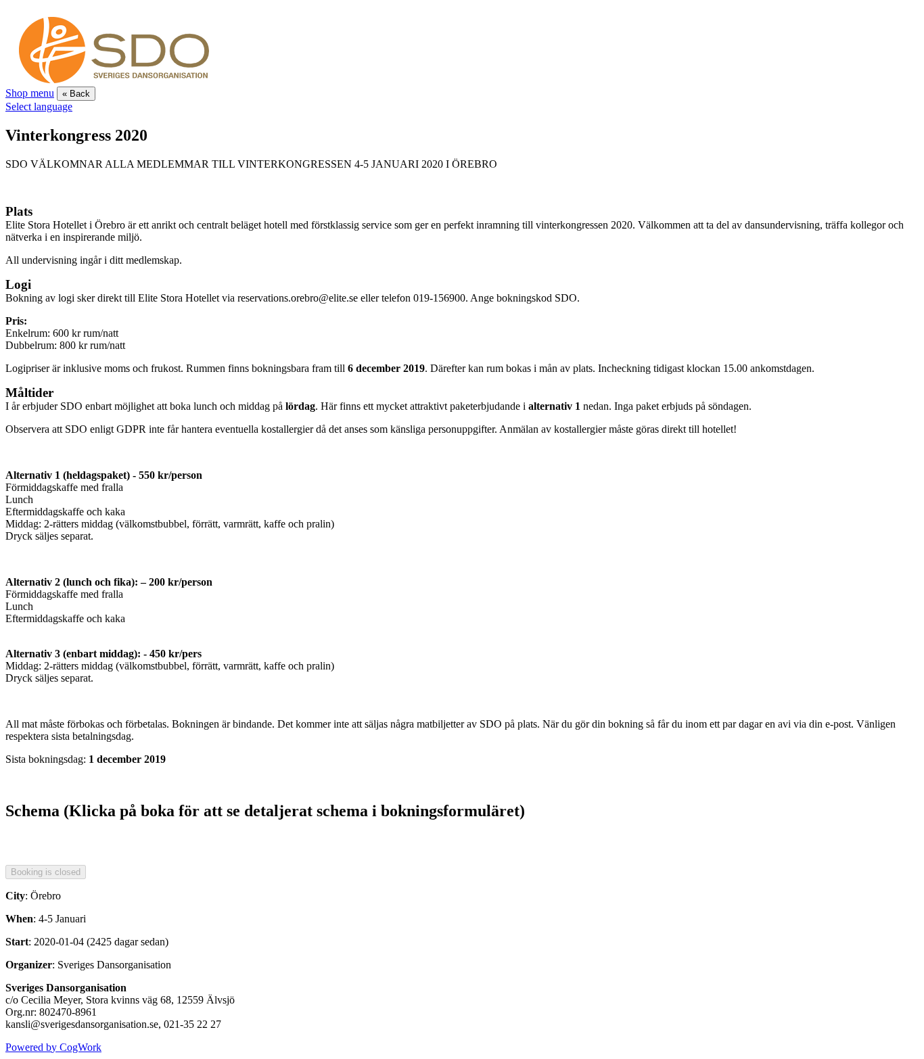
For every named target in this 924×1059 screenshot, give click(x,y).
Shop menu (29, 93)
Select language (38, 106)
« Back (76, 94)
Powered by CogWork (53, 1047)
